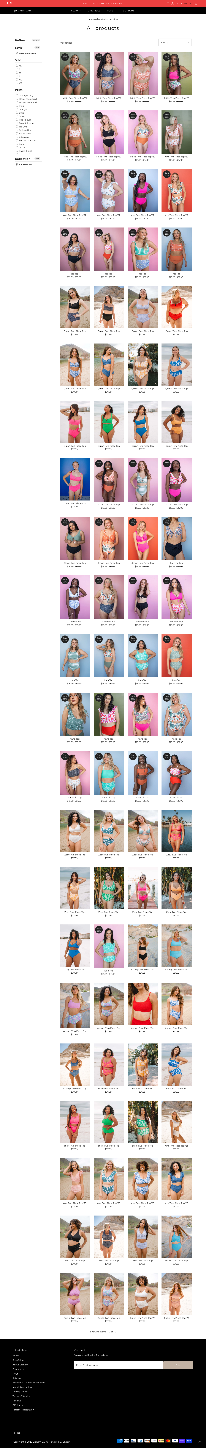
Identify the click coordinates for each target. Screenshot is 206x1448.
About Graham (20, 1364)
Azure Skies (24, 133)
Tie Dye (22, 126)
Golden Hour (25, 130)
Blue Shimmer (26, 123)
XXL (20, 83)
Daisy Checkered (27, 99)
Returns (17, 1378)
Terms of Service (21, 1396)
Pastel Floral (25, 151)
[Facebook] (7, 3)
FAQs (15, 1373)
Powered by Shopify (60, 1441)
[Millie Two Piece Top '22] (75, 73)
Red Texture (24, 119)
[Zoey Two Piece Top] (75, 831)
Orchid (22, 147)
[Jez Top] (75, 249)
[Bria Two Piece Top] (75, 1237)
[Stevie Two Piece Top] (109, 480)
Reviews (17, 1400)
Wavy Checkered (27, 102)
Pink (21, 106)
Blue (21, 112)
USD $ (179, 3)
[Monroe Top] (177, 538)
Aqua (21, 144)
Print (19, 89)
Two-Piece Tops (27, 53)
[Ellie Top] (109, 946)
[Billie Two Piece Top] (109, 1064)
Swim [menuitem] (75, 10)
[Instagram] (11, 3)
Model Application (22, 1387)
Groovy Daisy (25, 95)
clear (37, 47)
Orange (22, 109)
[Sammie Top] (75, 773)
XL (20, 79)
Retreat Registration (23, 1409)
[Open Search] (168, 3)
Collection (22, 159)
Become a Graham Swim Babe (29, 1382)
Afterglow (24, 137)
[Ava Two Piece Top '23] (177, 1122)
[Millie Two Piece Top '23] (143, 1294)
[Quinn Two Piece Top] (75, 307)
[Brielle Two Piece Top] (177, 1237)
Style (19, 47)
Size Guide (18, 1360)
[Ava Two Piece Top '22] (177, 132)
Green (21, 116)
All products (101, 19)
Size (18, 60)
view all (36, 40)
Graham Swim (40, 1441)
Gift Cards (18, 1405)
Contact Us (18, 1369)
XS (20, 65)
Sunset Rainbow (27, 140)
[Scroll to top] (200, 1442)
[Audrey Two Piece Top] (143, 945)
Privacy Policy (20, 1391)
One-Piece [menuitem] (94, 10)
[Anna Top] (75, 714)
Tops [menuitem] (110, 10)
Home (91, 19)
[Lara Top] (75, 655)
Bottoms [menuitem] (129, 10)
